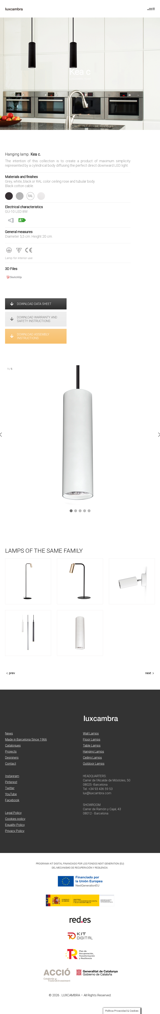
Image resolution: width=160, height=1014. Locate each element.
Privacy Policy (14, 831)
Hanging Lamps (93, 751)
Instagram (12, 776)
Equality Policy (15, 825)
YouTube (11, 794)
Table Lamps (91, 745)
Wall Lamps (91, 733)
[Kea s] (80, 581)
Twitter (9, 788)
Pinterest (11, 782)
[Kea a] (132, 581)
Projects (11, 751)
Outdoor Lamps (93, 763)
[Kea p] (28, 581)
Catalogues (13, 745)
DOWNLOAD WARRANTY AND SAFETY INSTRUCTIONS (37, 319)
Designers (12, 757)
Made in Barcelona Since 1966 (26, 739)
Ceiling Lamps (92, 757)
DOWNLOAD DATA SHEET (34, 304)
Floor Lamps (91, 739)
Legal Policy (13, 813)
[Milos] (28, 633)
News (9, 733)
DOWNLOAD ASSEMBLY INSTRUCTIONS (33, 336)
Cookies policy (15, 819)
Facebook (12, 800)
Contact (10, 763)
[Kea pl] (80, 633)
